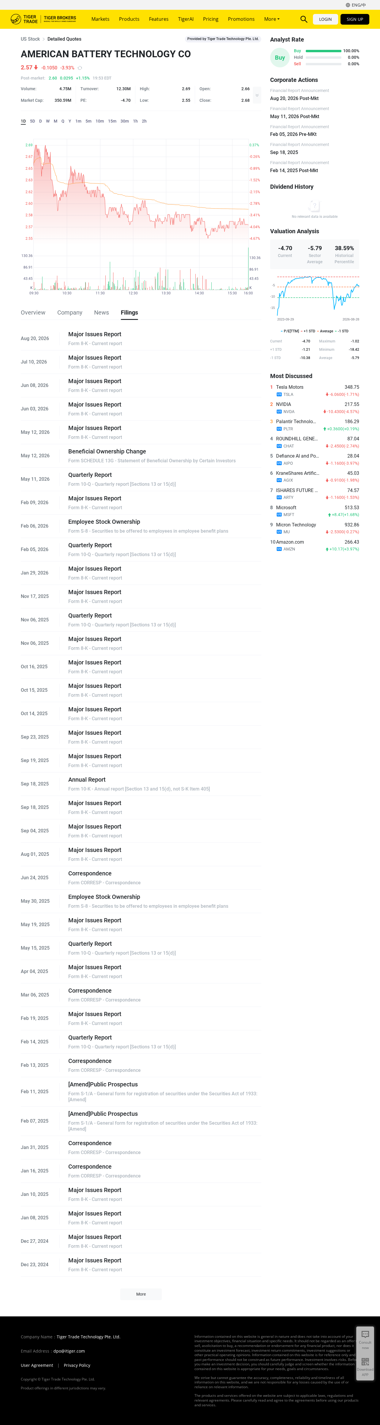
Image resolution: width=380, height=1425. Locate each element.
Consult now (365, 1345)
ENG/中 (359, 5)
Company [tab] (69, 312)
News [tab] (101, 312)
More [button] (141, 1294)
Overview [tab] (33, 312)
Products (129, 19)
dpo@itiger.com (69, 1351)
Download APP (365, 1372)
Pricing (210, 19)
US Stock (30, 39)
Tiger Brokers (43, 19)
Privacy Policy (77, 1365)
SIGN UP (355, 19)
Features (159, 19)
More (270, 19)
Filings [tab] (129, 312)
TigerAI (186, 19)
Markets (100, 19)
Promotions (241, 19)
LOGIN (325, 19)
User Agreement (37, 1365)
